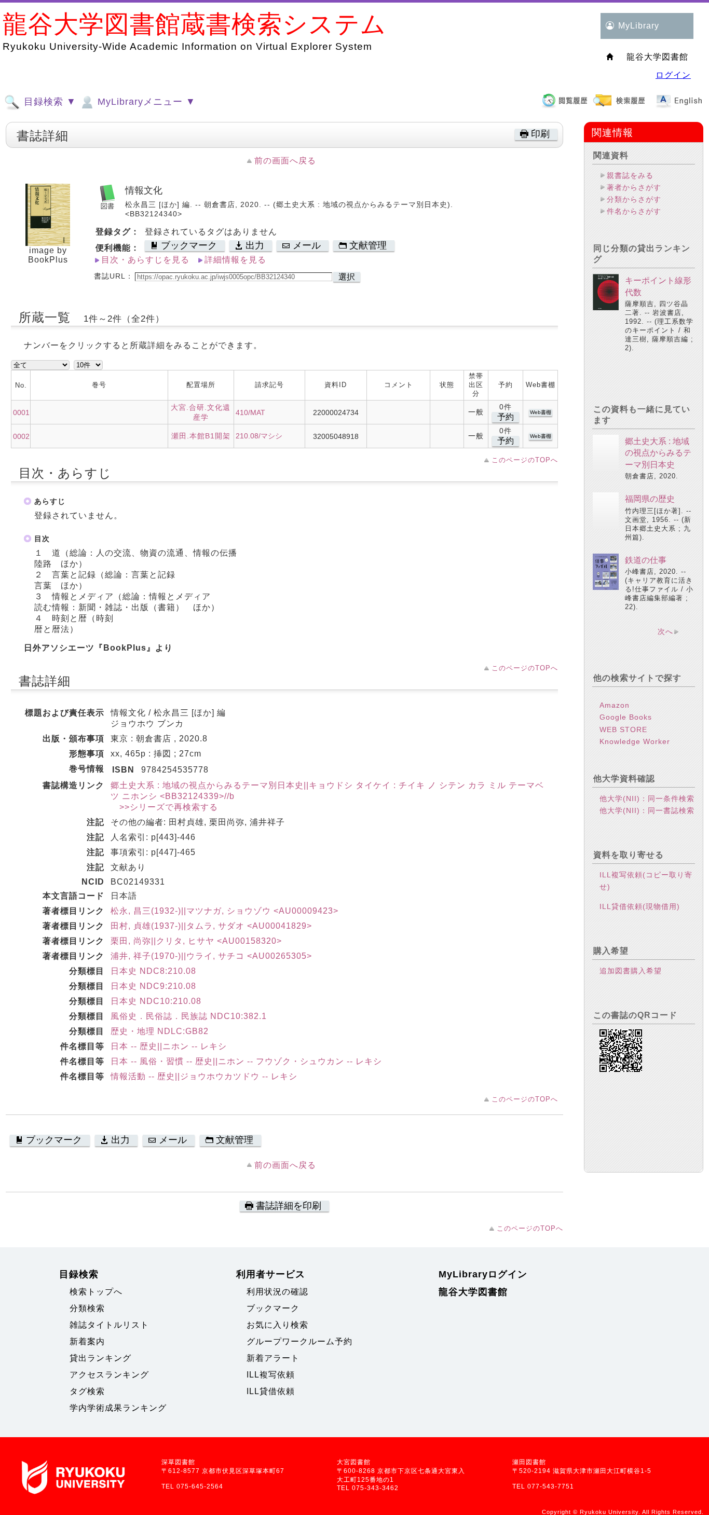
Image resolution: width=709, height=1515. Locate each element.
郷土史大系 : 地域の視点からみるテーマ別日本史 (658, 453)
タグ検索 (87, 1391)
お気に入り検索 (277, 1324)
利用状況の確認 (277, 1291)
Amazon (614, 705)
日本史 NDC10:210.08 (156, 1001)
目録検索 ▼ (48, 102)
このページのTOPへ (525, 460)
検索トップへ (96, 1291)
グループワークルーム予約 (299, 1341)
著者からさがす (634, 187)
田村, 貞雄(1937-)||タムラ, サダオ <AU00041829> (211, 925)
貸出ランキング (100, 1358)
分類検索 (87, 1308)
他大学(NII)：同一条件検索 (646, 798)
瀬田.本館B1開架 (200, 436)
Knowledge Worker (634, 741)
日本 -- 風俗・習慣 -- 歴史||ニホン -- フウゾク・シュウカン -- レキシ (246, 1061)
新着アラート (273, 1358)
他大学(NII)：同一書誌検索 (646, 810)
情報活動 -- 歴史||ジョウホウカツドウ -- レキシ (204, 1076)
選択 (346, 276)
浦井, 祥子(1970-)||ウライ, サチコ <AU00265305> (211, 956)
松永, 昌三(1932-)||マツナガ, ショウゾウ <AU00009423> (224, 910)
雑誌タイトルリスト (109, 1324)
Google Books (625, 717)
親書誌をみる (630, 175)
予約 (505, 416)
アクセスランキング (109, 1374)
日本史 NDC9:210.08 (153, 986)
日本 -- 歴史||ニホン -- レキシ (169, 1046)
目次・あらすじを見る (145, 259)
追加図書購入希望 (630, 971)
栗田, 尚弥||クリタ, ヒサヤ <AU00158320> (196, 940)
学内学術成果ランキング (118, 1407)
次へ (665, 631)
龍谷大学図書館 (473, 1292)
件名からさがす (634, 211)
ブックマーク (273, 1308)
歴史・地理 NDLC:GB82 (160, 1031)
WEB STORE (623, 729)
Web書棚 (540, 412)
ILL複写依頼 (271, 1374)
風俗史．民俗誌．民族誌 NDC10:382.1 (189, 1016)
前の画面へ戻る (285, 160)
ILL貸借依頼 (271, 1391)
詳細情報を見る (235, 259)
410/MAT (250, 412)
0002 (21, 436)
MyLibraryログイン (483, 1274)
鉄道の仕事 (645, 560)
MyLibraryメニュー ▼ (145, 102)
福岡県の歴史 (650, 498)
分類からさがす (634, 199)
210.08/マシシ (259, 436)
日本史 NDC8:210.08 (153, 971)
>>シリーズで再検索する (164, 807)
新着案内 (87, 1341)
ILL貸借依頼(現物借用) (639, 906)
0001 (21, 412)
